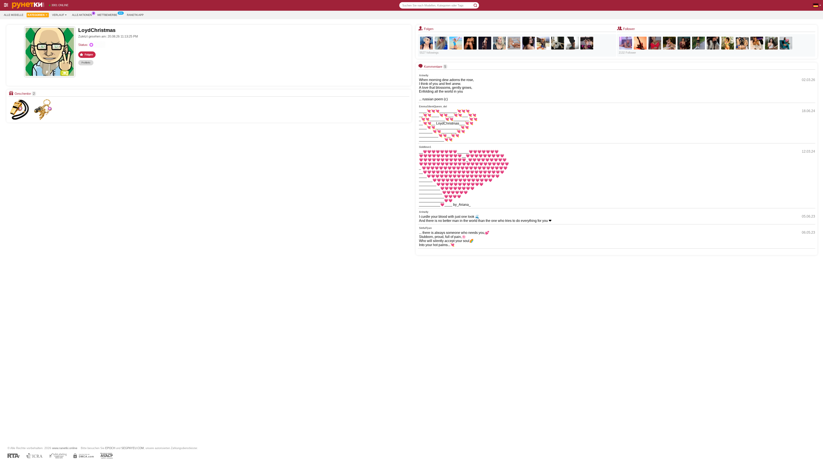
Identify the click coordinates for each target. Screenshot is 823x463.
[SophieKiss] (528, 43)
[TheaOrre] (713, 43)
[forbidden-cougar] (625, 43)
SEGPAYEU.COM (132, 448)
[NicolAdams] (669, 43)
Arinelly (423, 75)
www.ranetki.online (64, 448)
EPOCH (110, 448)
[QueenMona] (470, 43)
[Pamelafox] (441, 43)
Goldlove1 (425, 147)
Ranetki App (135, 15)
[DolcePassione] (572, 43)
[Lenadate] (558, 43)
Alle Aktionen (82, 15)
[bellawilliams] (640, 43)
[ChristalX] (587, 43)
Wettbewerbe (107, 15)
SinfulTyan (425, 228)
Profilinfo (85, 62)
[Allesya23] (499, 43)
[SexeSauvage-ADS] (742, 43)
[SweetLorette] (485, 43)
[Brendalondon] (771, 43)
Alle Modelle (13, 15)
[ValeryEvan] (698, 43)
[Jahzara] (757, 43)
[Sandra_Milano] (543, 43)
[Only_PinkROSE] (456, 43)
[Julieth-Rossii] (655, 43)
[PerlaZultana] (786, 43)
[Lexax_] (426, 43)
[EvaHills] (727, 43)
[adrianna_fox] (514, 43)
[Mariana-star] (684, 43)
